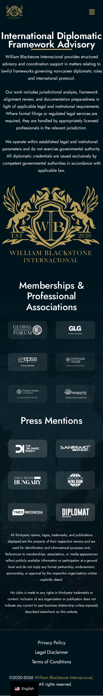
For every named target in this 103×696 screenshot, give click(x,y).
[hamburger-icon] (92, 11)
